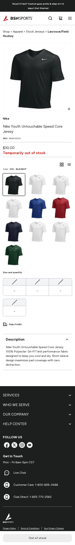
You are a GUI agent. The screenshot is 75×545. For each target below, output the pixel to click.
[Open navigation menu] (69, 18)
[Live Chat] (7, 473)
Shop (6, 31)
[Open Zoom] (69, 109)
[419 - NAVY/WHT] (14, 232)
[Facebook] (7, 445)
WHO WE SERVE (16, 405)
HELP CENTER (15, 424)
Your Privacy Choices (54, 528)
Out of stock (37, 538)
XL (14, 302)
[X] (14, 445)
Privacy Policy (9, 528)
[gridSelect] (62, 164)
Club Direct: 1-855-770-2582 (32, 497)
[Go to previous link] (5, 5)
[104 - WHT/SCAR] (61, 232)
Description (15, 339)
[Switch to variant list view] (69, 164)
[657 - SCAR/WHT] (61, 208)
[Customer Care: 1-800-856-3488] (7, 485)
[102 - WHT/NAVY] (37, 185)
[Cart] (60, 18)
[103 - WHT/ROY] (37, 232)
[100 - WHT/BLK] (14, 208)
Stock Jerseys (35, 31)
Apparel (18, 31)
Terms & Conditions (30, 528)
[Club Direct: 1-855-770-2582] (7, 497)
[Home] (18, 18)
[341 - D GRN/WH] (14, 255)
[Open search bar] (50, 18)
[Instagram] (22, 445)
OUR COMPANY (16, 414)
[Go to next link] (71, 5)
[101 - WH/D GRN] (61, 185)
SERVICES (11, 395)
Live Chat (19, 472)
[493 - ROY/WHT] (37, 208)
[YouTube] (29, 445)
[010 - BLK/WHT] (14, 185)
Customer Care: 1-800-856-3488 (35, 484)
